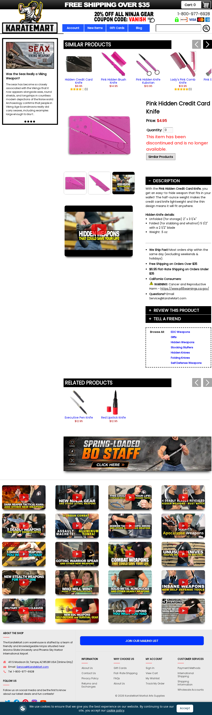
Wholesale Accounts (191, 689)
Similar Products (160, 157)
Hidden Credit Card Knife (79, 81)
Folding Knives (180, 358)
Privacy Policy (90, 678)
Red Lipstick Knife (113, 417)
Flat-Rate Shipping (125, 673)
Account (73, 28)
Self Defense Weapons (186, 363)
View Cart (152, 673)
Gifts (174, 337)
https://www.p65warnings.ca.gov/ (184, 289)
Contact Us (89, 673)
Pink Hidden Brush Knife (113, 81)
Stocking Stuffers (182, 347)
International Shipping (186, 674)
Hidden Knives (180, 353)
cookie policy (115, 710)
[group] (79, 70)
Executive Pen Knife (79, 417)
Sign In (150, 668)
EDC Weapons (180, 332)
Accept (185, 708)
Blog (139, 28)
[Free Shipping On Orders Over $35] (76, 7)
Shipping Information (185, 683)
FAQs (117, 678)
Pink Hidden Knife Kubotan (148, 81)
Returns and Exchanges (89, 685)
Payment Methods (189, 668)
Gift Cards (117, 28)
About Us (87, 668)
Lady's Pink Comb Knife (182, 81)
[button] (207, 44)
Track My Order (155, 683)
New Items (95, 28)
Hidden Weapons (182, 342)
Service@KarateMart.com (33, 667)
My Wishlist (153, 678)
